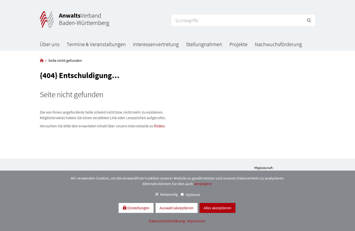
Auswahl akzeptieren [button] (176, 207)
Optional (192, 194)
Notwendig (169, 194)
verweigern (203, 183)
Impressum (196, 220)
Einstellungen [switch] (138, 207)
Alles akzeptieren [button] (217, 207)
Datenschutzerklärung (167, 220)
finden (159, 125)
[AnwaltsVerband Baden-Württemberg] (42, 60)
